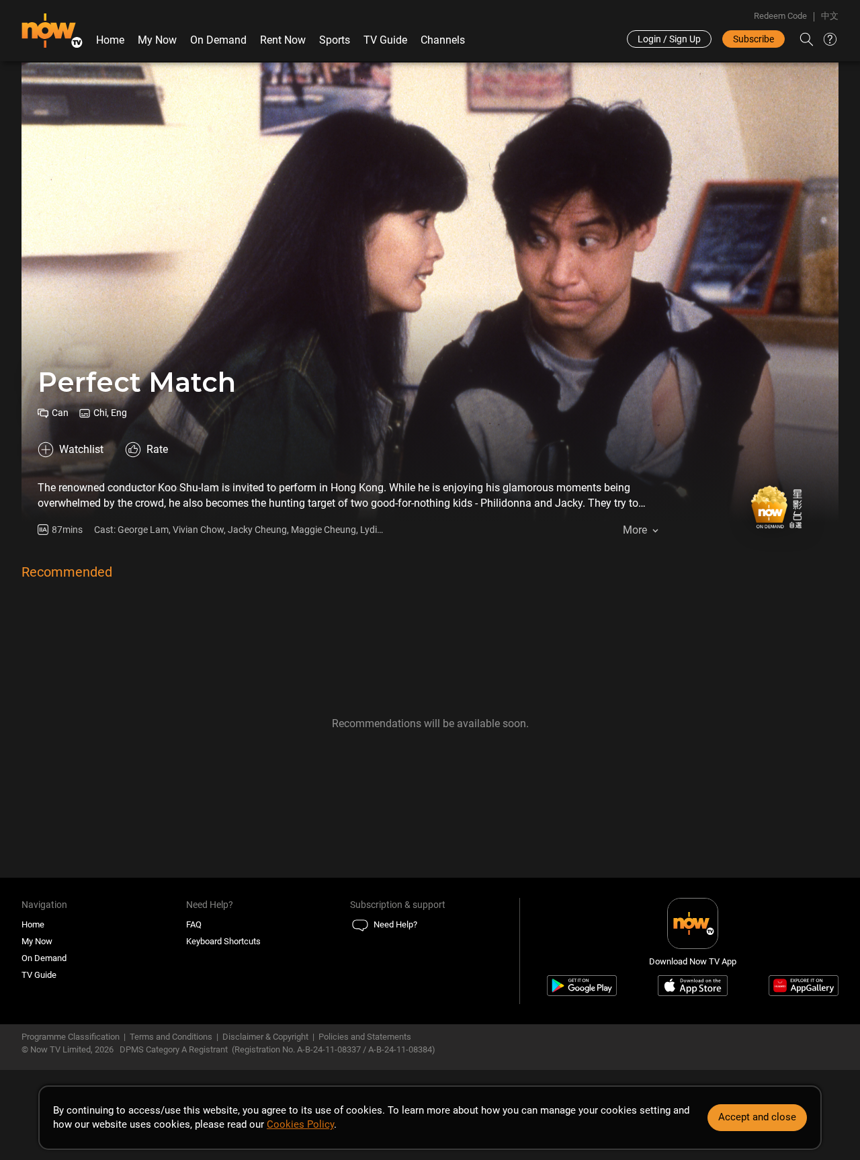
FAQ (194, 924)
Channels (443, 40)
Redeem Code (780, 16)
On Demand (218, 40)
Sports (334, 40)
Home (110, 40)
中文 (829, 16)
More (635, 530)
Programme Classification (71, 1037)
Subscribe (753, 39)
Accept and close (757, 1117)
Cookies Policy (300, 1124)
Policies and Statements (364, 1037)
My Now (157, 40)
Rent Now (283, 40)
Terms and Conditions (171, 1037)
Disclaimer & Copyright (265, 1037)
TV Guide (385, 40)
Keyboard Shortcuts (223, 941)
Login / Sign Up (669, 39)
